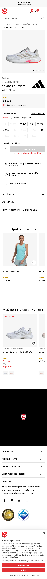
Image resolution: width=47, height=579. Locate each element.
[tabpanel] (23, 51)
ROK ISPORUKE (23, 3)
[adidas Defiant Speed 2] (11, 373)
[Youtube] (19, 500)
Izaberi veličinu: (9, 113)
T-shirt (6, 268)
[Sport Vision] (4, 11)
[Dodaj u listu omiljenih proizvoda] (33, 262)
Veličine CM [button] (26, 118)
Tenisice (33, 24)
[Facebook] (4, 500)
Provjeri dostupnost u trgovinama (19, 209)
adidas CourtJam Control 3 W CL (18, 352)
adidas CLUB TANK (12, 271)
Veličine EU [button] (6, 118)
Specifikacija (8, 194)
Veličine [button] (16, 118)
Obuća (26, 24)
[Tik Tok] (26, 500)
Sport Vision (7, 24)
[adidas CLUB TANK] (20, 249)
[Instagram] (12, 500)
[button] (23, 18)
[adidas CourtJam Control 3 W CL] (20, 330)
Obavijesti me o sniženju (16, 105)
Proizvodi (18, 24)
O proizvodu (8, 201)
